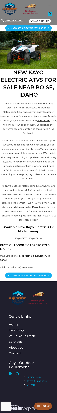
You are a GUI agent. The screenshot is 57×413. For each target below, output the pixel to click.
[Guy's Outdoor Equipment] (29, 9)
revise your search (12, 153)
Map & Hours (41, 21)
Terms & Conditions (36, 381)
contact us (43, 120)
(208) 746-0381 (24, 267)
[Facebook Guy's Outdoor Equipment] (10, 379)
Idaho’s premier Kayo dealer (29, 207)
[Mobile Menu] (50, 5)
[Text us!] (43, 407)
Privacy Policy (34, 377)
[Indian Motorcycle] (37, 297)
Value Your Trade (22, 336)
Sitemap (31, 384)
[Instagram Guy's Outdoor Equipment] (17, 379)
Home (13, 324)
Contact (15, 353)
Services (15, 342)
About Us (16, 347)
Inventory (16, 330)
